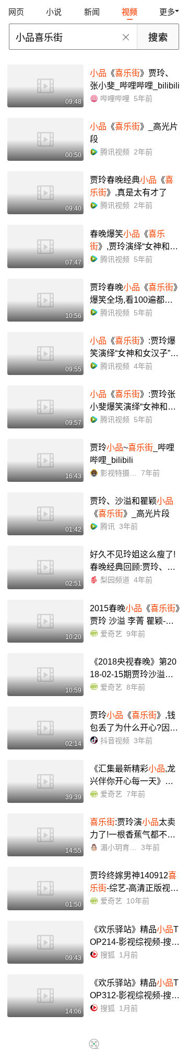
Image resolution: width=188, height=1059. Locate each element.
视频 (129, 11)
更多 (167, 11)
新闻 (92, 11)
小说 (54, 11)
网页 (16, 11)
